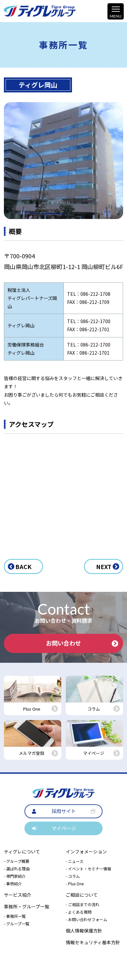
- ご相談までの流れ (82, 904)
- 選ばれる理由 (17, 868)
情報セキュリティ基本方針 (93, 942)
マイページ (63, 828)
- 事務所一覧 (15, 916)
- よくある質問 (79, 912)
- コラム (73, 876)
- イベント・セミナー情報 (88, 868)
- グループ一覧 (16, 923)
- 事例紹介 (13, 883)
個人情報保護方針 (84, 930)
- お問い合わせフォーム (86, 919)
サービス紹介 (17, 895)
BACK (23, 566)
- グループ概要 (16, 861)
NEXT (103, 566)
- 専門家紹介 (15, 876)
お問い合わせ (63, 643)
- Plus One (75, 883)
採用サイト (63, 811)
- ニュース (74, 861)
